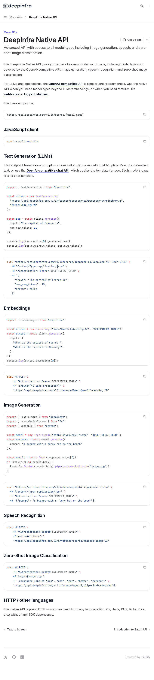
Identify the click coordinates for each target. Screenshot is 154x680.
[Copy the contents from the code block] (144, 114)
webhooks (11, 94)
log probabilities (36, 94)
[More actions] (149, 6)
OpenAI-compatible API (66, 84)
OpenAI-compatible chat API (47, 170)
